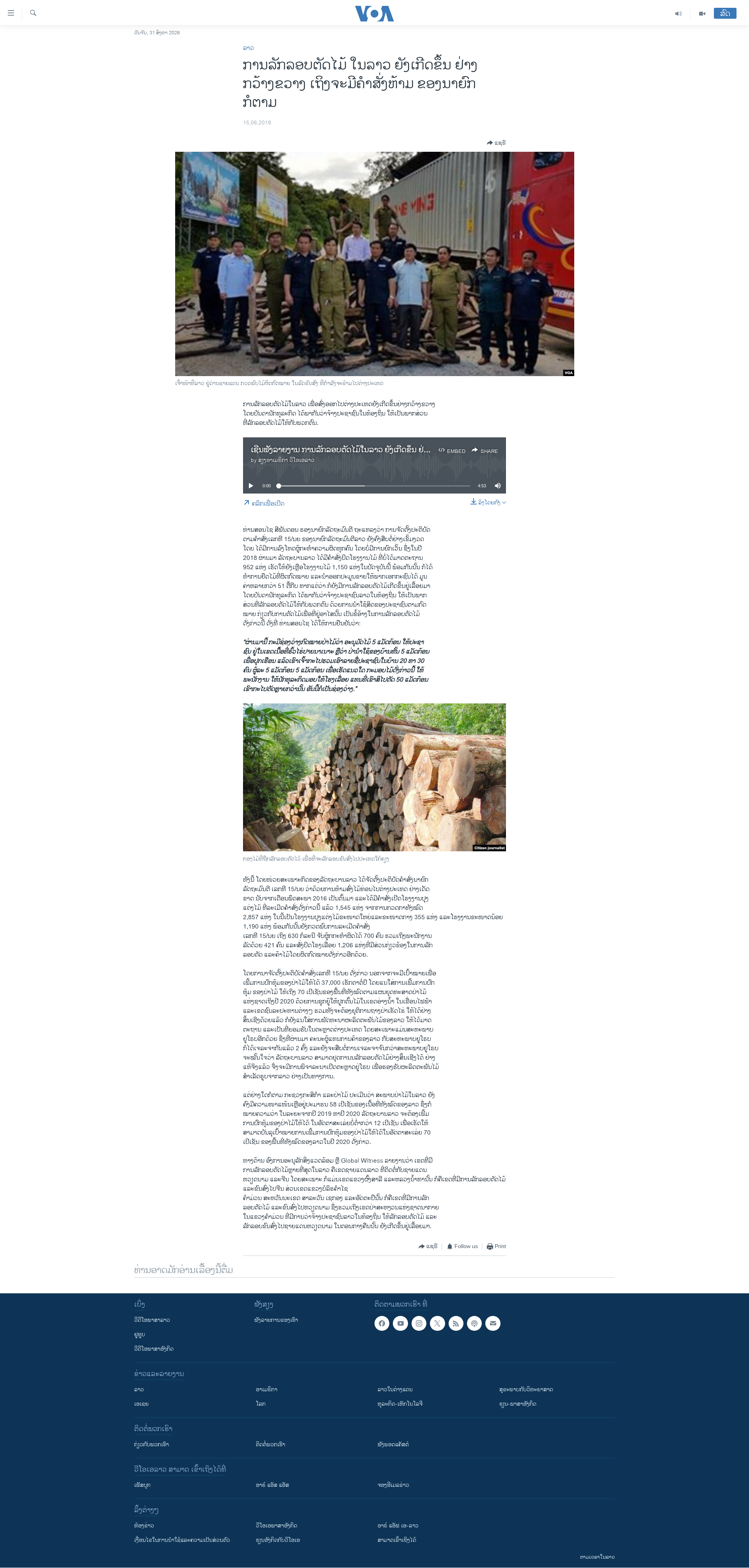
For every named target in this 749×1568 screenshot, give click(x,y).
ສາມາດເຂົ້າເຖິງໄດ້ (397, 1540)
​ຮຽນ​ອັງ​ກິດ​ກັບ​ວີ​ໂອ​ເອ (278, 1540)
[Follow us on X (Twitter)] (437, 1323)
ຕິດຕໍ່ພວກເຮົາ (270, 1444)
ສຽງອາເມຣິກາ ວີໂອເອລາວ (286, 460)
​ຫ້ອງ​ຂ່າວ (144, 1526)
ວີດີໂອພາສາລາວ (152, 1320)
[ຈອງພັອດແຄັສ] (492, 1323)
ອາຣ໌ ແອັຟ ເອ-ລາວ (398, 1526)
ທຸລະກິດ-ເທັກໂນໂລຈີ (400, 1404)
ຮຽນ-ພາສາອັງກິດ (517, 1404)
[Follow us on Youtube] (400, 1323)
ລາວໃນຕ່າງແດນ (395, 1389)
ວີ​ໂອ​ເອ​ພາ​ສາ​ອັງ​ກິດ (276, 1526)
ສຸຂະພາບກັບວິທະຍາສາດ (526, 1389)
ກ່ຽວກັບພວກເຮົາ (151, 1444)
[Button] (496, 142)
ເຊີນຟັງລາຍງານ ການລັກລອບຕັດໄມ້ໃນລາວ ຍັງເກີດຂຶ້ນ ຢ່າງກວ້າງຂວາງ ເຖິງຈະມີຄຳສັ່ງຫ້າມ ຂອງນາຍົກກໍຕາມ (415, 450)
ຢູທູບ (139, 1334)
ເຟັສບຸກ (142, 1485)
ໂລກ (261, 1404)
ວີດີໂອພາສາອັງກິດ (154, 1349)
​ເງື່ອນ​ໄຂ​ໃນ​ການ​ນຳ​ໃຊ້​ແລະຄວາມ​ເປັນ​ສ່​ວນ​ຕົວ (182, 1540)
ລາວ (248, 48)
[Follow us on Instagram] (419, 1323)
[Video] (702, 14)
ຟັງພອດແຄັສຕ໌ (393, 1444)
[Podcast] (474, 1323)
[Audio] (678, 14)
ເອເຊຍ (141, 1404)
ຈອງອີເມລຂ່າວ (393, 1485)
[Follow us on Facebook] (381, 1323)
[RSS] (456, 1323)
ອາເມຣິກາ (266, 1389)
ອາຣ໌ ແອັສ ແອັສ (272, 1485)
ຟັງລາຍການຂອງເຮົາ (276, 1320)
